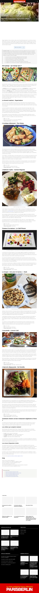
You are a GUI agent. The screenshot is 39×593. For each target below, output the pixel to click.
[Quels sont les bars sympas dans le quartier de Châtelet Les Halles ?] (5, 543)
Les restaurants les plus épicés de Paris (12, 476)
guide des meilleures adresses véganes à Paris (15, 455)
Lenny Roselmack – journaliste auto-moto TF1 (8, 562)
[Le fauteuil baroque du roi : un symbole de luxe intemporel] (24, 572)
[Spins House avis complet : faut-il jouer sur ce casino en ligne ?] (34, 572)
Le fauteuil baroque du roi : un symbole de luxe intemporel (24, 576)
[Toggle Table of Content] (23, 47)
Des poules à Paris (29, 505)
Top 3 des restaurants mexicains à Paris (12, 471)
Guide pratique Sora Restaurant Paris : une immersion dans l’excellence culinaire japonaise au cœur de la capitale (31, 518)
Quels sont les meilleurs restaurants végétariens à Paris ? (11, 462)
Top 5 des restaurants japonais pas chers (12, 474)
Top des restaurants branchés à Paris (12, 475)
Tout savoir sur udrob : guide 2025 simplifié (8, 559)
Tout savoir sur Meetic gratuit (6, 564)
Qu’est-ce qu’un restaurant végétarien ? (8, 460)
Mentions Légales (23, 530)
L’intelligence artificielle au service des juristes (24, 563)
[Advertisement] (19, 32)
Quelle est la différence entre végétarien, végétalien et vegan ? (12, 461)
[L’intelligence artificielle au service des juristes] (24, 558)
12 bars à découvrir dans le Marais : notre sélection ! (14, 548)
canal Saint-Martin (11, 211)
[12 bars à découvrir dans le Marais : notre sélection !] (14, 543)
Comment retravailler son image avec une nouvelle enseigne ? (5, 537)
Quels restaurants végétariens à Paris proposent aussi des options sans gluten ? (15, 464)
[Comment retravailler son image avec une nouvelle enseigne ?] (5, 532)
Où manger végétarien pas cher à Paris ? (8, 463)
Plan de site (22, 533)
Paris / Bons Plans (3, 17)
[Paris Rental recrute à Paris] (14, 532)
